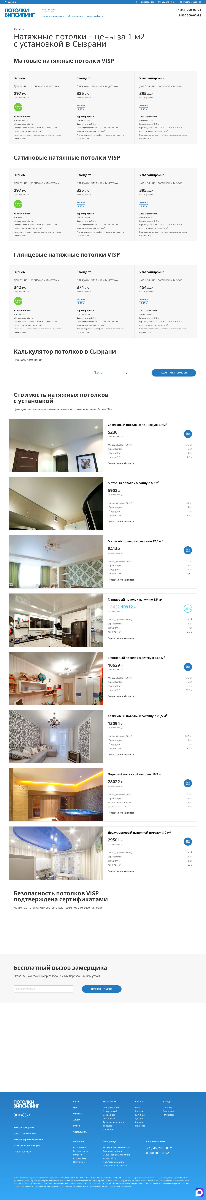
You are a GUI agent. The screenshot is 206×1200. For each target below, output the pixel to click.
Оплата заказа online (25, 1133)
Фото (76, 1101)
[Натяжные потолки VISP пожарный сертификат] (32, 930)
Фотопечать (109, 1118)
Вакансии (78, 1154)
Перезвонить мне (101, 989)
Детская (139, 1118)
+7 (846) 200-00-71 (188, 9)
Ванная (139, 1111)
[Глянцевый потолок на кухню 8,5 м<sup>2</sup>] (56, 620)
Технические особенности (116, 1147)
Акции (76, 1119)
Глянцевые (168, 1114)
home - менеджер (49, 9)
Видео (76, 1125)
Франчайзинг (80, 1158)
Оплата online (168, 1)
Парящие (108, 1129)
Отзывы (77, 1113)
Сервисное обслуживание (116, 1154)
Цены (76, 1107)
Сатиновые (168, 1111)
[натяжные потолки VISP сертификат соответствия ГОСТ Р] (126, 930)
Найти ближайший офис (27, 1145)
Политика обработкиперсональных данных (115, 1163)
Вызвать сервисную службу (28, 1139)
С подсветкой (110, 1111)
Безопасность (80, 1151)
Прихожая (140, 1125)
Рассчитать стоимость (173, 372)
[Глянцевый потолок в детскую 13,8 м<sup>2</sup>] (56, 678)
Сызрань (19, 28)
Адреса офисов (95, 16)
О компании (79, 1147)
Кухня (138, 1107)
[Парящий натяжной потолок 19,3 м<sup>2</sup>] (56, 794)
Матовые (167, 1107)
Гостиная (140, 1114)
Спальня (139, 1122)
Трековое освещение (114, 1122)
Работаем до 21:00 (192, 1)
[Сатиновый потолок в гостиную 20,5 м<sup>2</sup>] (56, 736)
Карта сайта (109, 1158)
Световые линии (111, 1107)
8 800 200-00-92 (190, 15)
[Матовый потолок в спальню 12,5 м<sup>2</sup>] (56, 561)
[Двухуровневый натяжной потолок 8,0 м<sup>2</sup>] (56, 853)
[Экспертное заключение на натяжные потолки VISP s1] (79, 930)
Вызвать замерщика (24, 1127)
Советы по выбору (112, 1151)
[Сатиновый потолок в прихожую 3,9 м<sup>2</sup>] (56, 445)
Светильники (80, 1131)
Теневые (107, 1125)
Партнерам (79, 1161)
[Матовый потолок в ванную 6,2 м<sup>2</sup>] (56, 503)
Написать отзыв (22, 1151)
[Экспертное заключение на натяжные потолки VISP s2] (173, 930)
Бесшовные (109, 1114)
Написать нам (147, 1)
